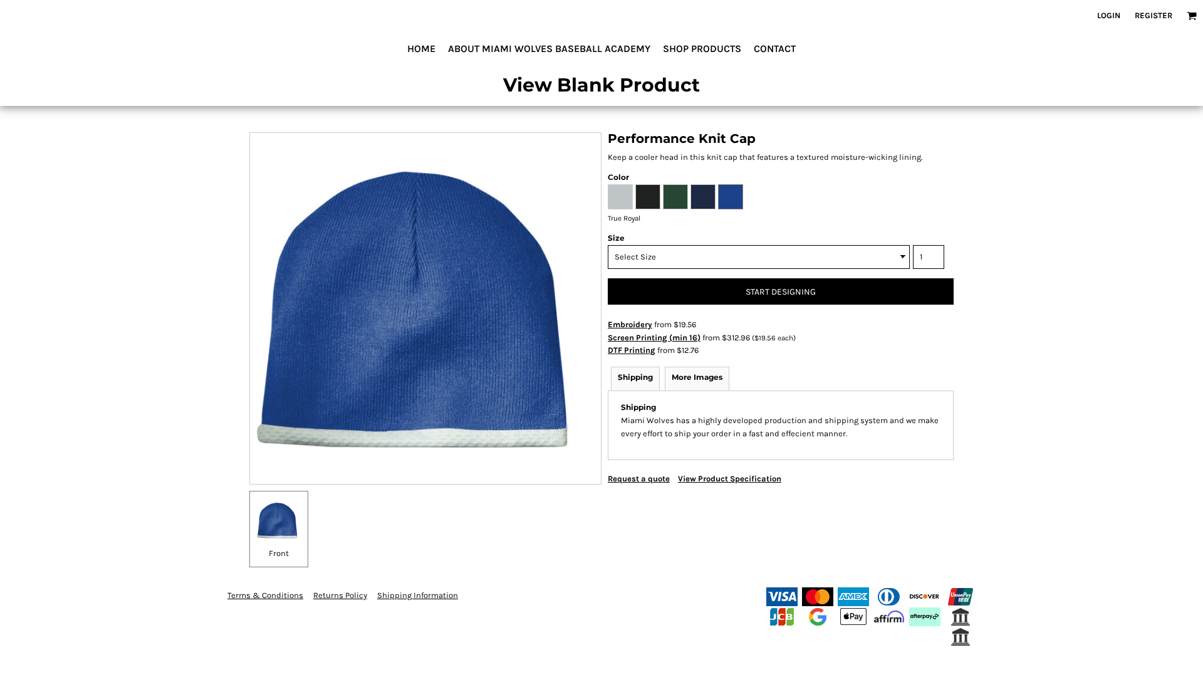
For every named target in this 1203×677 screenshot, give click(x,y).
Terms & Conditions (265, 595)
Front (279, 553)
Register (1153, 15)
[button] (1192, 16)
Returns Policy (340, 595)
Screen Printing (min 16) (654, 337)
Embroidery (630, 324)
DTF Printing (631, 350)
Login (1108, 15)
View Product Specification (729, 478)
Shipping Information (417, 595)
